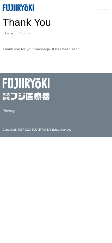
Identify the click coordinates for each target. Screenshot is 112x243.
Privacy (9, 111)
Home (9, 33)
